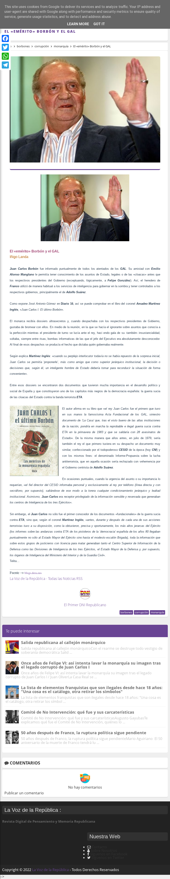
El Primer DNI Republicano (85, 604)
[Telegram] (5, 65)
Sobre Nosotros (104, 850)
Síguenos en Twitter (107, 857)
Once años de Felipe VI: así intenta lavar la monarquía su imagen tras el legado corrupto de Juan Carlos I (91, 665)
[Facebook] (5, 38)
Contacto (99, 847)
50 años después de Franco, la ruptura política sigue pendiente (83, 732)
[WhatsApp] (5, 56)
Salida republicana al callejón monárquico (63, 642)
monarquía (157, 612)
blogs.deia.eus (33, 573)
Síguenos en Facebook (108, 854)
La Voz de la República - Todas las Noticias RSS (46, 578)
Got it (99, 24)
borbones (126, 612)
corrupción (141, 612)
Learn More (78, 24)
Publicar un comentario (24, 793)
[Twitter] (5, 47)
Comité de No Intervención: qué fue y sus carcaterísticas (77, 712)
